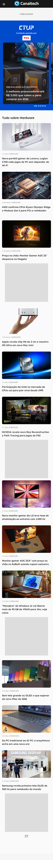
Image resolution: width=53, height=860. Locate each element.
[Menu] (3, 4)
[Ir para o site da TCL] (26, 38)
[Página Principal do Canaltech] (26, 5)
